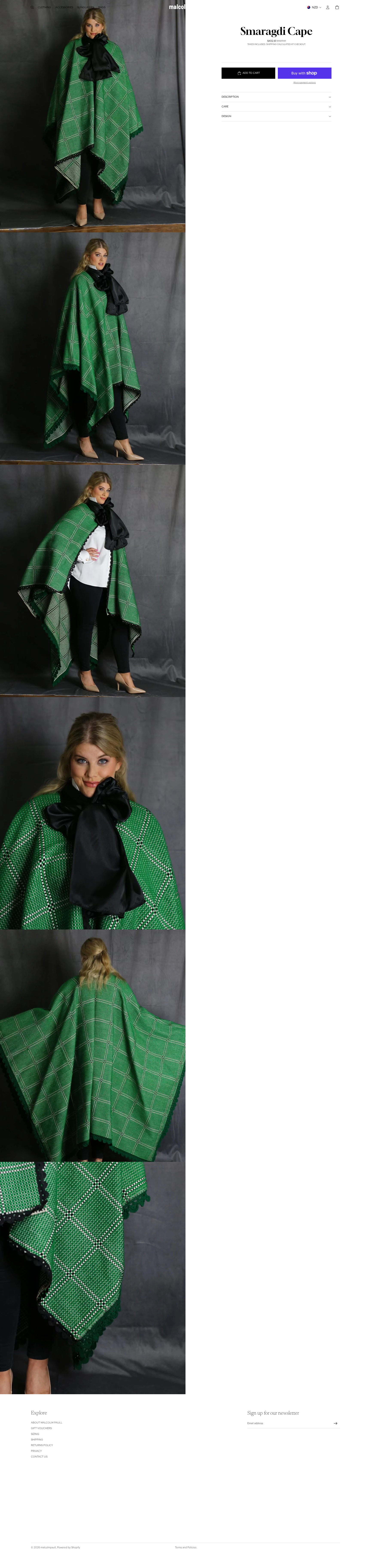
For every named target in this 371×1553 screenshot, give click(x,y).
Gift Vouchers (41, 1428)
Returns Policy (42, 1445)
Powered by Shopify (68, 1547)
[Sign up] (335, 1423)
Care (225, 106)
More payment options (304, 82)
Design (226, 116)
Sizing (35, 1434)
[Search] (32, 7)
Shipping (37, 1439)
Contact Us (39, 1456)
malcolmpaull (48, 1547)
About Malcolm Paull (46, 1422)
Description (230, 97)
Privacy (36, 1451)
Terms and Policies (185, 1547)
